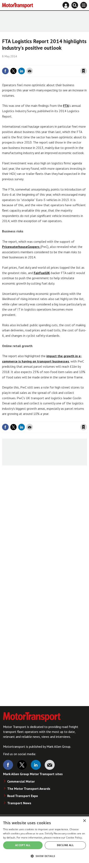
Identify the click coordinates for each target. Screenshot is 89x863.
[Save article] (83, 71)
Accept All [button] (23, 845)
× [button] (84, 820)
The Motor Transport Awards (28, 788)
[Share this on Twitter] (13, 71)
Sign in (34, 62)
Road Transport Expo (22, 796)
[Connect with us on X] (22, 765)
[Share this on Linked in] (21, 71)
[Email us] (50, 765)
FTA (66, 106)
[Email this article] (29, 71)
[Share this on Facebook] (5, 71)
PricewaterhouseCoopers (21, 247)
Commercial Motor (21, 781)
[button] (44, 856)
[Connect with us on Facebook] (8, 765)
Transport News (19, 803)
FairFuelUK (42, 273)
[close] (86, 62)
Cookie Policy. (74, 837)
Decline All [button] (65, 845)
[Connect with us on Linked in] (36, 765)
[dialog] (44, 839)
